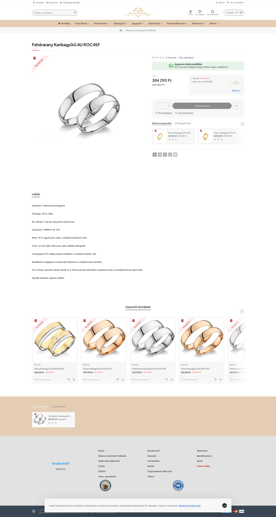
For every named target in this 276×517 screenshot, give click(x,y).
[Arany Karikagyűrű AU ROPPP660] (205, 136)
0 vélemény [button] (171, 57)
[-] (158, 106)
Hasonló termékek (138, 307)
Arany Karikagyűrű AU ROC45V (195, 368)
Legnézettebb (58, 406)
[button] (202, 106)
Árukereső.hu (60, 469)
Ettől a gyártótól (182, 123)
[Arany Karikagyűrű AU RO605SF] (55, 340)
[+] (168, 106)
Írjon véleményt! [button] (186, 57)
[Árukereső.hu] (60, 464)
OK (224, 505)
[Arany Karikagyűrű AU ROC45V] (201, 340)
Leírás (36, 194)
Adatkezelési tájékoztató (190, 505)
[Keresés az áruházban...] (75, 12)
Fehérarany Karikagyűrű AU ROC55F (149, 368)
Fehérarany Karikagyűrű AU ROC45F (60, 416)
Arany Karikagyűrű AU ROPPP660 (226, 133)
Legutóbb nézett (40, 406)
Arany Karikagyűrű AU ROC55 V (97, 368)
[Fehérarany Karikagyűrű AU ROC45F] (39, 419)
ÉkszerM (37, 364)
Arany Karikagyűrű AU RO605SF (49, 368)
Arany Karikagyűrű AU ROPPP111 (180, 133)
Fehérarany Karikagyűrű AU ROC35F (247, 368)
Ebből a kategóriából (162, 123)
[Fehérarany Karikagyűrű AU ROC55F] (153, 340)
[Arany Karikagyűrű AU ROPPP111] (159, 136)
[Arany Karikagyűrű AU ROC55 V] (104, 340)
